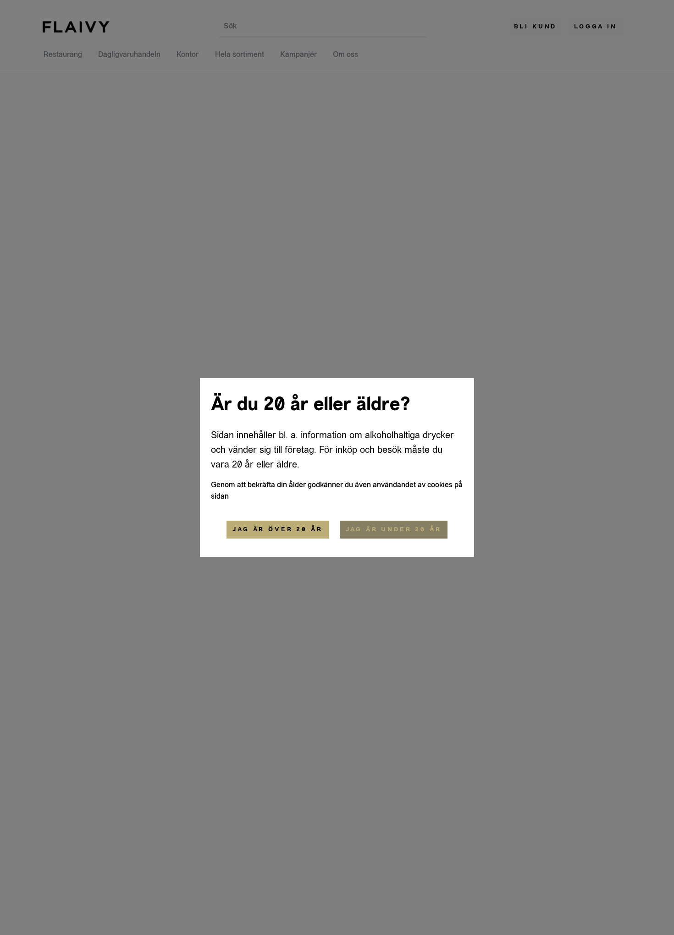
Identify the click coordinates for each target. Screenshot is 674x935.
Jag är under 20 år (394, 529)
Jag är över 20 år (277, 529)
